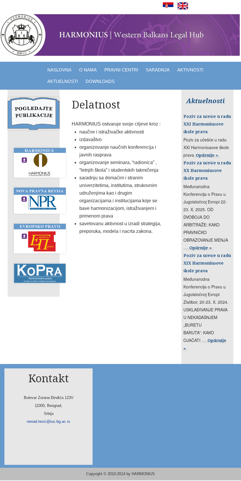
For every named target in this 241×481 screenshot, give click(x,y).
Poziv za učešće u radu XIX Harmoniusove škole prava (207, 263)
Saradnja (158, 69)
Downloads (100, 81)
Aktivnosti (190, 69)
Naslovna (59, 69)
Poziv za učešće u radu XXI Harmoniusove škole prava (207, 124)
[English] (181, 7)
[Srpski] (166, 7)
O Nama (88, 69)
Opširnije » (207, 155)
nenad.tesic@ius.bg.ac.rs (48, 421)
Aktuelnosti (62, 81)
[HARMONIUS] (120, 35)
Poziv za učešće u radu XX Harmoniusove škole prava (207, 171)
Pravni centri (121, 69)
